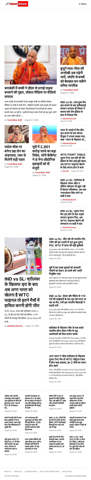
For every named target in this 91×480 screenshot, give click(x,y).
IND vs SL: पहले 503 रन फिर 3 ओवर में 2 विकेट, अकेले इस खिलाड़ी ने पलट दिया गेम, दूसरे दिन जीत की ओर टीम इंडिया (77, 443)
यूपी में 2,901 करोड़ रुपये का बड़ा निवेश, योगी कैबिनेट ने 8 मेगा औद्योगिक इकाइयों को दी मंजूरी (44, 157)
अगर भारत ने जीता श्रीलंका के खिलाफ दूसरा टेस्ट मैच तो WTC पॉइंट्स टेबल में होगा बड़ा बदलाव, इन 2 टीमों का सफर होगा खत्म (67, 360)
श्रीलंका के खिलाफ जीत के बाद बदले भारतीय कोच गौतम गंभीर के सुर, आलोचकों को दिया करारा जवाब (66, 331)
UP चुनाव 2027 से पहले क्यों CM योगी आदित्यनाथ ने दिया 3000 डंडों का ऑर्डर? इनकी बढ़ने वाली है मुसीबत (77, 402)
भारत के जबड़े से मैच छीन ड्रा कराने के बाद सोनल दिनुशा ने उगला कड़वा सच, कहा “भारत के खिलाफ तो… (73, 134)
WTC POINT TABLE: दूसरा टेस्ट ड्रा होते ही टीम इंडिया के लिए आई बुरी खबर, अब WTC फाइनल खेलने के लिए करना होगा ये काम (73, 161)
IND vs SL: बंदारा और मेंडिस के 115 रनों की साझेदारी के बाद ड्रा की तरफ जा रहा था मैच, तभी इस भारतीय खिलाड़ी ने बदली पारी (67, 300)
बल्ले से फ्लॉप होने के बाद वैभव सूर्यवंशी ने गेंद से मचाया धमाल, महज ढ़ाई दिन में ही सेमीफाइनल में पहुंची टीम (13, 422)
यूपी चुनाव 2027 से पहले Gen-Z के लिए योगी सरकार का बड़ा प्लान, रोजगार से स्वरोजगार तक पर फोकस (12, 445)
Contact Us (18, 471)
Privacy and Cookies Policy (49, 471)
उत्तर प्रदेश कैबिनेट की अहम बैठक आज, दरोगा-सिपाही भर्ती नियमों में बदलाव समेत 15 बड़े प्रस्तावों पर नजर (33, 444)
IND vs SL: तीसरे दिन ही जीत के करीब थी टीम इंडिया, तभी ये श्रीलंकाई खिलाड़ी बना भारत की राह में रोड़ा (57, 422)
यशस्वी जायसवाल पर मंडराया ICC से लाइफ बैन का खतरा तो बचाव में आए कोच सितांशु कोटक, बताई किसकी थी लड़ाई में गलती (33, 402)
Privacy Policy (67, 471)
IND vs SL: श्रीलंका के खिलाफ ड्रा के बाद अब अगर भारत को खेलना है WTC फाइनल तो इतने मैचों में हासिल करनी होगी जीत (22, 292)
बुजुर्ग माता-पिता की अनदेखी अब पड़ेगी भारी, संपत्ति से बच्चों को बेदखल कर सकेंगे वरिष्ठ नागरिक (73, 77)
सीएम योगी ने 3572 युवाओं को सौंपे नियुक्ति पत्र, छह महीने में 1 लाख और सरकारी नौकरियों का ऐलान (57, 401)
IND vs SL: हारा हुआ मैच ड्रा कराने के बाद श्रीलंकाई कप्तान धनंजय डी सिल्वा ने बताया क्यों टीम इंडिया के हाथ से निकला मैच (73, 109)
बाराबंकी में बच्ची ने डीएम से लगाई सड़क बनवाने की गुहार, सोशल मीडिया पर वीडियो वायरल (30, 92)
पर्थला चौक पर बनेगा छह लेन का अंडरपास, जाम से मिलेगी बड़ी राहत (15, 153)
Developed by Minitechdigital (75, 476)
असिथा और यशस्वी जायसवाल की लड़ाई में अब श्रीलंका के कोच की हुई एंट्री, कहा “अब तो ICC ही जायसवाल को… (13, 402)
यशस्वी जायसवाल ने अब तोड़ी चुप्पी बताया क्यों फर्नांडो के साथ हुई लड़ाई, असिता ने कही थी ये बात (77, 422)
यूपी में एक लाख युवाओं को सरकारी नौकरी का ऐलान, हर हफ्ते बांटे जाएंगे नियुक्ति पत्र (65, 271)
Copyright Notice (31, 471)
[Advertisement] (45, 25)
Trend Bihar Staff (14, 120)
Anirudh (66, 171)
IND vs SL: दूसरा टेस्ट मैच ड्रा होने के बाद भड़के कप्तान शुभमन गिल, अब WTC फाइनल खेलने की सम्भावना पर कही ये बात (72, 217)
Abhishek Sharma (69, 119)
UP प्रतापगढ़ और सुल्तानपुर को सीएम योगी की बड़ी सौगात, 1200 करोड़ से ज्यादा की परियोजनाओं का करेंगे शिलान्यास (33, 423)
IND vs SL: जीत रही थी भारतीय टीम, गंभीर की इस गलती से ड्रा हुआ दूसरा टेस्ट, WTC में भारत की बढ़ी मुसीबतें (67, 242)
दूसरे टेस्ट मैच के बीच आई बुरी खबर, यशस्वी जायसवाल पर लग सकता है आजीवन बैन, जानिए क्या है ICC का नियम (56, 443)
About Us (8, 471)
